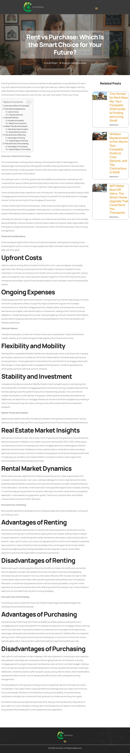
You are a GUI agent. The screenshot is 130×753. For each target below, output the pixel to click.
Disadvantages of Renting (18, 140)
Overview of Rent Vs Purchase (16, 105)
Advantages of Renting (16, 138)
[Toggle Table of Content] (27, 102)
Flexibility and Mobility (16, 120)
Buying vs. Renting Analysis (74, 63)
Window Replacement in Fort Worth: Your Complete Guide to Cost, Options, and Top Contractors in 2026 (119, 153)
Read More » (114, 125)
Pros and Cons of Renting (15, 135)
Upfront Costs (13, 112)
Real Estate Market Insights (18, 129)
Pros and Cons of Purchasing (16, 143)
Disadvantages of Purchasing (19, 149)
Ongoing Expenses (16, 115)
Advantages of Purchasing (17, 146)
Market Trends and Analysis (16, 126)
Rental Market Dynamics (18, 132)
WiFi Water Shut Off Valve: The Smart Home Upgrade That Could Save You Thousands (118, 199)
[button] (96, 8)
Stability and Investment (17, 123)
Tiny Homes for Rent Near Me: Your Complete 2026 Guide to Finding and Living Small (118, 107)
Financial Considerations (14, 109)
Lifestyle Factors (11, 117)
